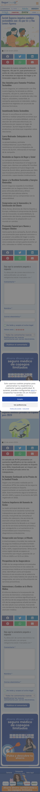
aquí (33, 390)
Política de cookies (15, 408)
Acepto (20, 399)
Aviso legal (25, 408)
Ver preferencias (20, 405)
